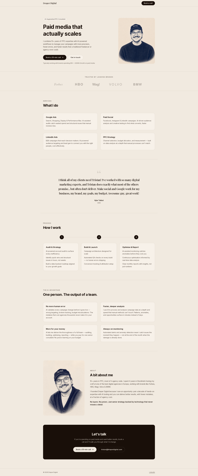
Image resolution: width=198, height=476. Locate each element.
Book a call (148, 3)
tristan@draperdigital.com (111, 449)
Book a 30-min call (53, 57)
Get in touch (75, 57)
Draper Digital (49, 3)
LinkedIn (152, 472)
